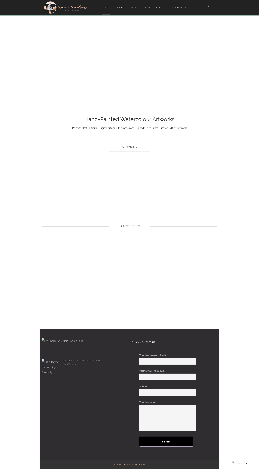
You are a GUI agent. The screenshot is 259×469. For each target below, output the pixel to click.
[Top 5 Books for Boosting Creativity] (51, 367)
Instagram (48, 353)
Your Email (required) (152, 371)
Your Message (147, 402)
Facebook (43, 353)
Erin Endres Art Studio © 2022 (129, 464)
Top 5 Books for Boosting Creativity (81, 361)
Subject (144, 386)
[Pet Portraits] (69, 189)
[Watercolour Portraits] (129, 189)
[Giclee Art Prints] (189, 189)
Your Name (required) (152, 355)
